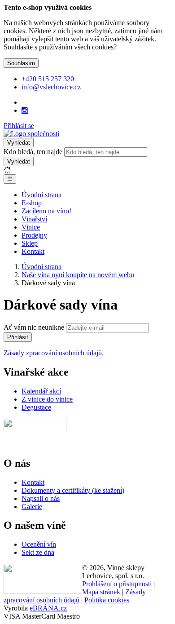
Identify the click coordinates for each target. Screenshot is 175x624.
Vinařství (34, 219)
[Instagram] (25, 110)
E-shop (32, 203)
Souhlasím (21, 63)
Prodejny (34, 235)
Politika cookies (106, 600)
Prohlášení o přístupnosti (117, 584)
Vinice (31, 227)
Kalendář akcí (41, 391)
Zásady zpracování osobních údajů (53, 353)
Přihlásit (17, 337)
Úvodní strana (41, 195)
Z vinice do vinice (47, 399)
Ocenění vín (39, 544)
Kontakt (33, 251)
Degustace (36, 407)
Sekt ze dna (38, 552)
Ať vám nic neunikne (35, 327)
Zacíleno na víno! (46, 211)
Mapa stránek (101, 592)
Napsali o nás (41, 498)
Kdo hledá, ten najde (33, 151)
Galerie (32, 506)
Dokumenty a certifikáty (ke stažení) (73, 490)
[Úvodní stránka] (31, 133)
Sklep (30, 243)
